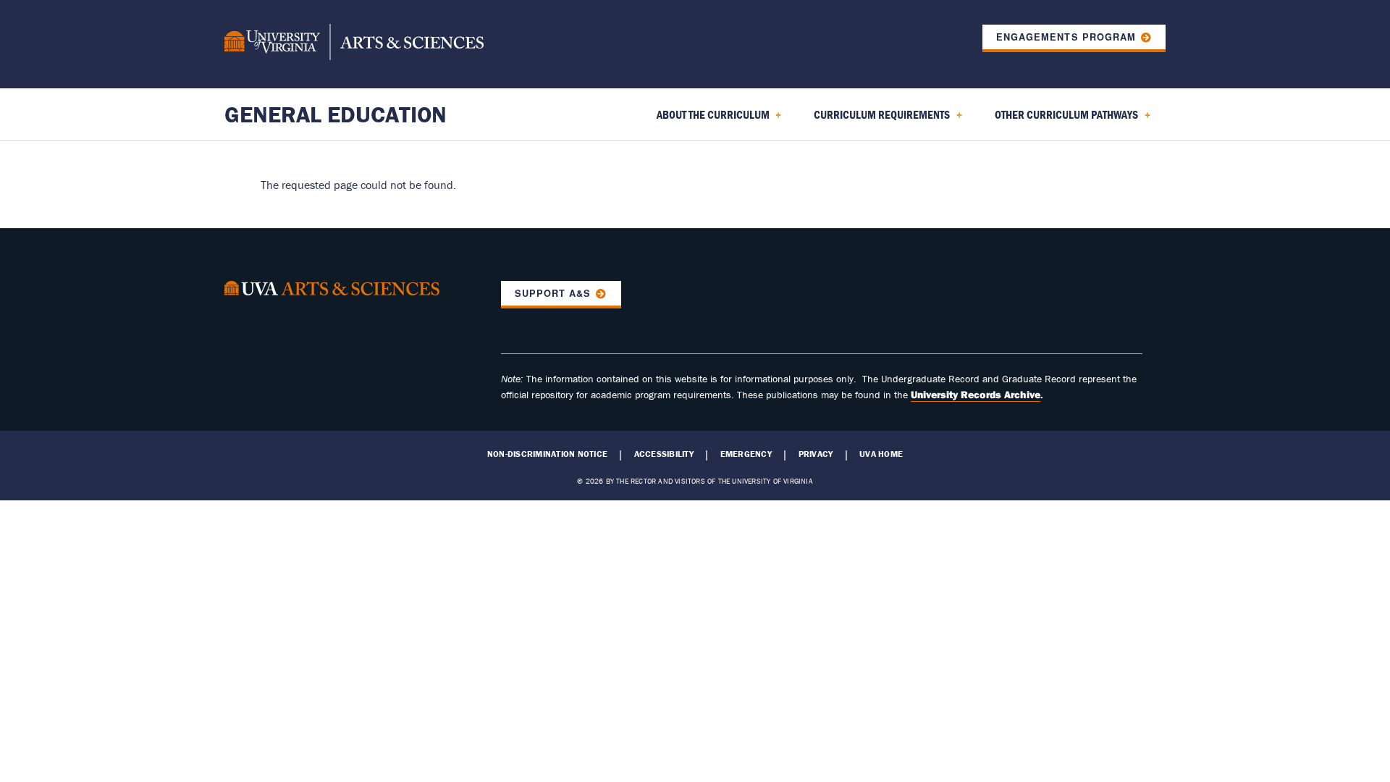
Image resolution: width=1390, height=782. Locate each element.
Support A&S (553, 293)
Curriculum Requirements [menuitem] (873, 119)
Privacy (816, 454)
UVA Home (881, 454)
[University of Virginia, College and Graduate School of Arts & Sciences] (354, 44)
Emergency (746, 454)
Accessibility (664, 454)
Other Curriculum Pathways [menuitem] (1057, 119)
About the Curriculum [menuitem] (704, 119)
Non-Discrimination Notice (547, 454)
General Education (335, 114)
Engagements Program (1065, 36)
